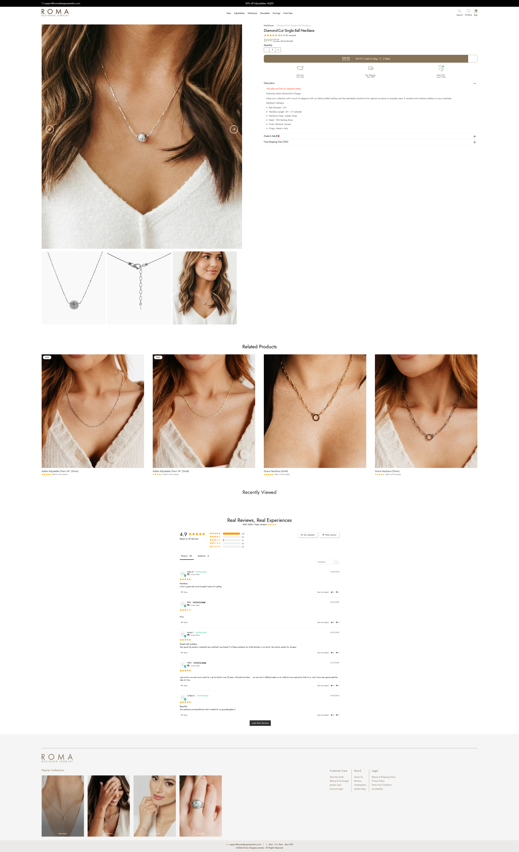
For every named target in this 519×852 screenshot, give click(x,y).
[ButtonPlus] (278, 49)
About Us (358, 777)
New (229, 13)
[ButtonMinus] (266, 49)
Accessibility (377, 789)
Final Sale (287, 13)
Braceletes (265, 13)
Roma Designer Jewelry (253, 847)
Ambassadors (360, 785)
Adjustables (239, 13)
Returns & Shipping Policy (383, 777)
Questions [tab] (202, 555)
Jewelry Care (335, 785)
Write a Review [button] (330, 535)
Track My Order (337, 777)
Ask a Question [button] (309, 535)
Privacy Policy (378, 781)
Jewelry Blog (359, 789)
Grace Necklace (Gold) (276, 471)
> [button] (260, 723)
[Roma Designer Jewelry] (55, 13)
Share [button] (185, 592)
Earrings (276, 13)
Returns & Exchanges (339, 781)
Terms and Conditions (382, 785)
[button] (332, 592)
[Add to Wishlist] (142, 356)
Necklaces (252, 13)
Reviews (357, 781)
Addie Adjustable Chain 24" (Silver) (60, 471)
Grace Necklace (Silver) (387, 471)
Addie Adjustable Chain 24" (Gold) (171, 471)
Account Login (336, 789)
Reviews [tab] (184, 555)
